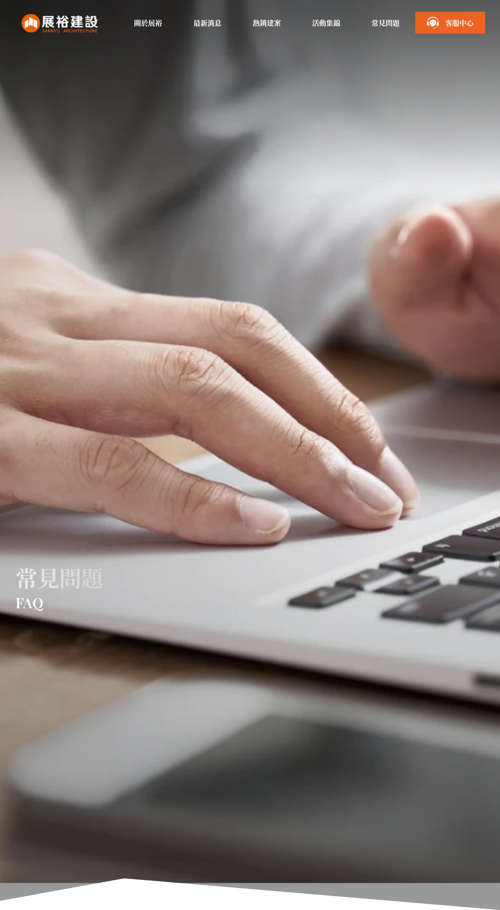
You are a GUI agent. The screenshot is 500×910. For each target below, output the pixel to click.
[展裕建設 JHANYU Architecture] (59, 23)
